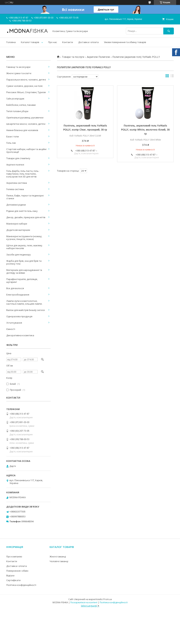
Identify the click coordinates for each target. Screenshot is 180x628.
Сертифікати (13, 580)
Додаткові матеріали (18, 230)
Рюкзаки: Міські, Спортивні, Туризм (26, 92)
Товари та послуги (73, 57)
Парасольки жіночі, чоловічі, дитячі (26, 79)
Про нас (52, 42)
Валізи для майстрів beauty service (25, 310)
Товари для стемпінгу (18, 158)
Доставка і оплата (88, 42)
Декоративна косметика (20, 335)
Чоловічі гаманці (59, 561)
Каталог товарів (30, 42)
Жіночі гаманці (58, 556)
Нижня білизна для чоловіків (22, 130)
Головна (11, 42)
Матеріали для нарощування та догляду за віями (24, 271)
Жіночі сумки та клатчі (18, 73)
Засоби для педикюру (18, 254)
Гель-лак (11, 142)
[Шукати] (168, 31)
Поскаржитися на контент (83, 602)
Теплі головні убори (17, 111)
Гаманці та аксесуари (18, 67)
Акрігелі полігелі (15, 164)
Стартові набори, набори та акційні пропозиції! (26, 151)
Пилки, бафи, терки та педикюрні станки (25, 197)
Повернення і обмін (17, 570)
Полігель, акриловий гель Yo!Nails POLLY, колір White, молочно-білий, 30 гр (145, 129)
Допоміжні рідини (16, 204)
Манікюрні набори (16, 223)
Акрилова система (16, 182)
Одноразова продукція (19, 316)
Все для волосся (15, 288)
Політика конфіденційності (21, 585)
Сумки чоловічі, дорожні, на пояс (24, 85)
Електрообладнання (17, 294)
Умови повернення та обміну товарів (125, 42)
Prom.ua (107, 599)
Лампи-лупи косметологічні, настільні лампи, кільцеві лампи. (24, 302)
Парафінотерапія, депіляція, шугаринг (22, 281)
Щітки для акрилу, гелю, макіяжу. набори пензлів (24, 247)
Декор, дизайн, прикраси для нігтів (25, 217)
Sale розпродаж (15, 98)
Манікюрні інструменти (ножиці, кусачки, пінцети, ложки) (24, 238)
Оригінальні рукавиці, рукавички (24, 117)
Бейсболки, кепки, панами (21, 104)
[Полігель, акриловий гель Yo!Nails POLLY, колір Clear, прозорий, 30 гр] (85, 103)
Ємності (10, 329)
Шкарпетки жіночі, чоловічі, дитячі (25, 123)
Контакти (67, 42)
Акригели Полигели (98, 57)
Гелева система (15, 189)
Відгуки (10, 575)
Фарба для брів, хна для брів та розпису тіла (23, 262)
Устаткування (14, 322)
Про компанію (14, 556)
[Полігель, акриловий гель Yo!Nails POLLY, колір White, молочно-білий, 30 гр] (145, 103)
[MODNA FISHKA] (27, 32)
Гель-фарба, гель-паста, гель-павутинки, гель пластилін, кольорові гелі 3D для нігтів (22, 173)
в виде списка (172, 76)
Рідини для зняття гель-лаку (22, 211)
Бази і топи (12, 136)
